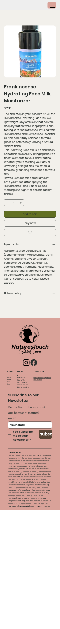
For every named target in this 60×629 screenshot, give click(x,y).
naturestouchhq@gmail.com (42, 378)
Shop (8, 382)
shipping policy (21, 380)
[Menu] (52, 5)
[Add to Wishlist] (30, 232)
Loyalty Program (22, 382)
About (9, 380)
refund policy (21, 378)
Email (12, 418)
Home (9, 378)
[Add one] (20, 202)
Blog (8, 384)
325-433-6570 (38, 380)
